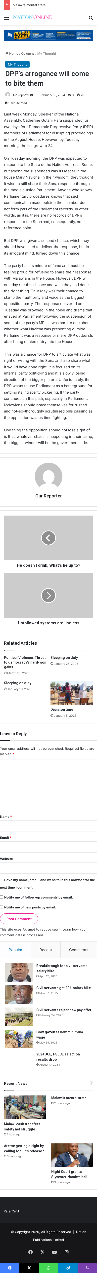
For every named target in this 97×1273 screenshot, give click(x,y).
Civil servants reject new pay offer (64, 1010)
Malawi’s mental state (29, 5)
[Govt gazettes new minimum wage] (19, 1039)
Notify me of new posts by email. (30, 907)
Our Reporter (20, 95)
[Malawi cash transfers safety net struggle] (25, 1107)
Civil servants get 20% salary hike (63, 988)
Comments (78, 949)
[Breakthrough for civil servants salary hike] (19, 972)
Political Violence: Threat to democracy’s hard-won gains (25, 662)
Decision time (61, 709)
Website (6, 859)
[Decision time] (71, 693)
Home (13, 53)
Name (6, 817)
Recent (46, 949)
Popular (15, 949)
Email (5, 838)
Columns (28, 53)
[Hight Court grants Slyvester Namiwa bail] (72, 1155)
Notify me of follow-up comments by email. (38, 897)
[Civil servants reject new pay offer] (19, 1017)
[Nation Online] (32, 17)
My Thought (46, 53)
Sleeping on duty (64, 658)
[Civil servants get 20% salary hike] (19, 994)
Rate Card (11, 1211)
